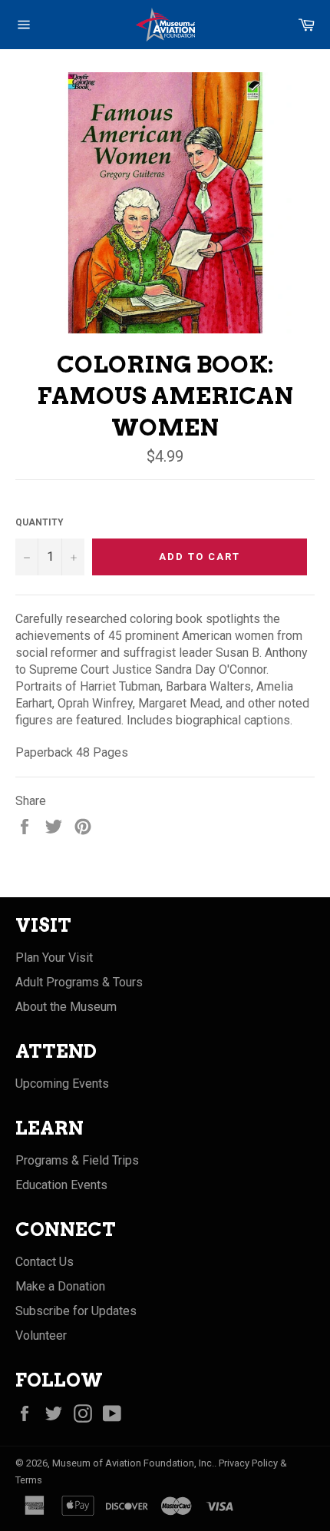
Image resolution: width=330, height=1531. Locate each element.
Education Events (61, 1185)
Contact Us (44, 1261)
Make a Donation (60, 1286)
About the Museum (66, 1006)
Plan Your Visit (54, 957)
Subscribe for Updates (76, 1311)
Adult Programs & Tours (79, 982)
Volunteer (41, 1335)
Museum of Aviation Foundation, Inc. (133, 1463)
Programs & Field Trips (77, 1160)
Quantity (39, 522)
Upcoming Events (62, 1083)
